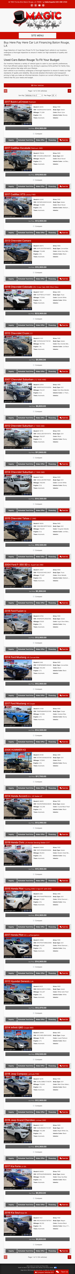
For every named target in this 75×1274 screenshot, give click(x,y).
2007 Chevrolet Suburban (25, 379)
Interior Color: (57, 115)
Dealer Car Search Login (24, 1267)
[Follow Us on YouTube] (39, 5)
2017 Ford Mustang (20, 703)
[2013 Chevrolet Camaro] (18, 253)
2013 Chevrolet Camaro (18, 240)
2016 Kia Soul (16, 1212)
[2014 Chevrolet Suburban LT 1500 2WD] (18, 485)
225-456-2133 (51, 1270)
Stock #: (36, 107)
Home (28, 1266)
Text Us (65, 140)
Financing (52, 140)
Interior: (55, 118)
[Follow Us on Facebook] (31, 5)
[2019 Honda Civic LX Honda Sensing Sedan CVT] (18, 855)
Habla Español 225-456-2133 (56, 2)
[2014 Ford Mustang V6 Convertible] (18, 670)
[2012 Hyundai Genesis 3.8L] (18, 994)
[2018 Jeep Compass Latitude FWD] (18, 1086)
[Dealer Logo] (37, 20)
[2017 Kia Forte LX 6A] (18, 1179)
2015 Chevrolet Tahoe (20, 518)
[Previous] (5, 91)
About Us (32, 1266)
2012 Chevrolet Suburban (25, 425)
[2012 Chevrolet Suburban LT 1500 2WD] (18, 438)
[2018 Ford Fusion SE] (18, 623)
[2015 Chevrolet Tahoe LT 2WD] (18, 531)
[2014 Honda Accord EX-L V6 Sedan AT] (18, 809)
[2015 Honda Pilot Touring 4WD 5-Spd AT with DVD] (18, 901)
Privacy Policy (45, 1266)
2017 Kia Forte (15, 1166)
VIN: (34, 109)
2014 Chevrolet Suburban (25, 472)
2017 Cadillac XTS (20, 194)
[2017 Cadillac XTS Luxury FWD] (18, 207)
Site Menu (37, 35)
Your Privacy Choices (48, 1267)
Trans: (35, 118)
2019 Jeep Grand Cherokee (25, 1120)
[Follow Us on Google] (43, 5)
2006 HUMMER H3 (15, 749)
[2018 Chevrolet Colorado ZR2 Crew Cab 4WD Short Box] (18, 299)
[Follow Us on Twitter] (35, 5)
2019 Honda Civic (27, 842)
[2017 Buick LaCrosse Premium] (18, 114)
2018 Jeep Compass (22, 1073)
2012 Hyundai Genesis (19, 981)
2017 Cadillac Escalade (24, 148)
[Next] (69, 91)
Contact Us (38, 1266)
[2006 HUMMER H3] (18, 762)
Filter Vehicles (38, 85)
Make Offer (40, 140)
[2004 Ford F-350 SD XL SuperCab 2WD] (18, 577)
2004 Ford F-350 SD (24, 564)
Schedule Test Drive (25, 140)
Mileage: (36, 112)
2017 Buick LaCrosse (20, 101)
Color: (55, 112)
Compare (38, 134)
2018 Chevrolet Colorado (31, 286)
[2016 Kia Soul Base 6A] (18, 1225)
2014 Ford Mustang (22, 657)
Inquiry (11, 140)
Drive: (55, 107)
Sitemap (40, 1267)
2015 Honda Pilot (28, 888)
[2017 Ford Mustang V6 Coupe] (18, 716)
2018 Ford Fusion (15, 610)
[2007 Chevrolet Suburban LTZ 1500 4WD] (18, 392)
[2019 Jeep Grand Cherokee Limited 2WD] (18, 1133)
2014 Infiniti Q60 (19, 1027)
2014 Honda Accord (23, 796)
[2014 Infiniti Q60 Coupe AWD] (18, 1040)
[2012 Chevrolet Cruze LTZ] (18, 346)
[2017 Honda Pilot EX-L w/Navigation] (18, 947)
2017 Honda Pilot (22, 934)
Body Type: (56, 109)
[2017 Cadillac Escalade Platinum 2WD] (18, 161)
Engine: (36, 115)
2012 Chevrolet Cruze (19, 333)
